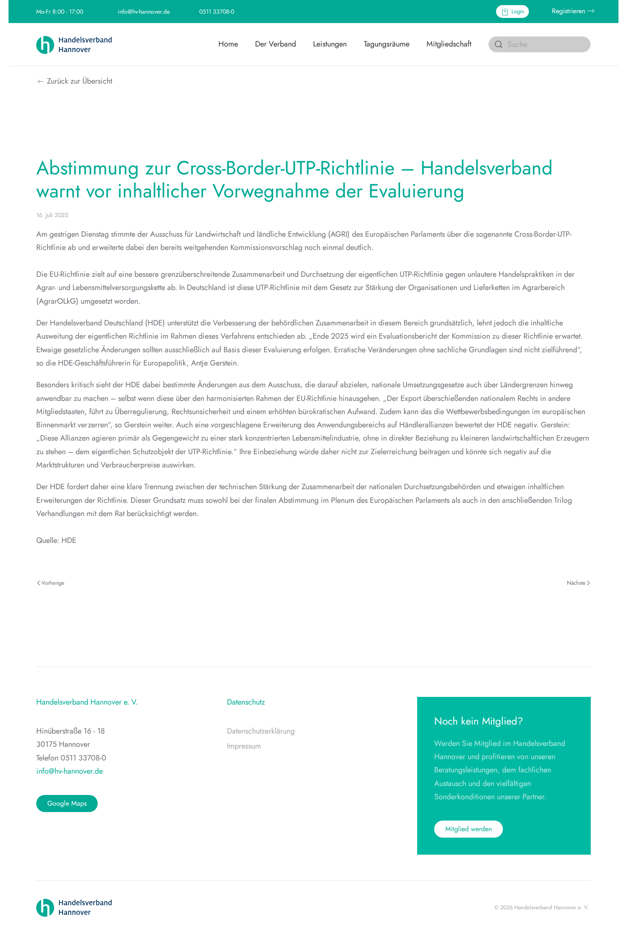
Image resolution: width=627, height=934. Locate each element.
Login (517, 11)
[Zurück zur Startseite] (79, 44)
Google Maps (67, 803)
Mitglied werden (468, 829)
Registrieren (568, 11)
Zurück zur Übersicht (79, 81)
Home (228, 43)
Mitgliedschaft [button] (449, 43)
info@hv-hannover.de (144, 11)
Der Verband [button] (275, 43)
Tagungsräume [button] (386, 43)
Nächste (576, 583)
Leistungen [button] (330, 43)
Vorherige (52, 583)
